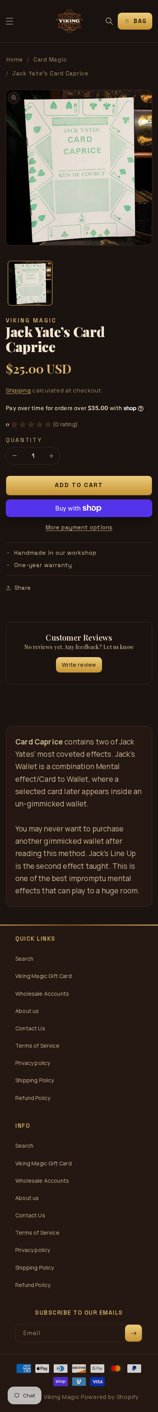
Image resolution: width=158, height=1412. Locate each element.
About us (27, 1011)
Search (24, 958)
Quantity (24, 440)
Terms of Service (37, 1045)
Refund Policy (32, 1098)
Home (15, 59)
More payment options (79, 527)
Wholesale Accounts (42, 993)
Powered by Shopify (110, 1397)
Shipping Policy (34, 1080)
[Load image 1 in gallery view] (30, 283)
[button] (9, 21)
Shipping (18, 390)
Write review (79, 664)
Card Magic (50, 59)
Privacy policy (32, 1063)
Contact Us (30, 1028)
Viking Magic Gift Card (43, 976)
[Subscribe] (133, 1333)
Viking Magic (61, 1397)
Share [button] (23, 587)
